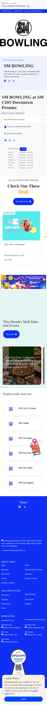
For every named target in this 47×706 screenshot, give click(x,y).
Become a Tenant (31, 578)
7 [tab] (29, 265)
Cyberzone (28, 574)
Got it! (23, 699)
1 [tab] (16, 265)
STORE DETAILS (7, 11)
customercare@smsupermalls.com (13, 550)
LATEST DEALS (18, 11)
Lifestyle (28, 604)
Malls (3, 565)
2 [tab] (18, 265)
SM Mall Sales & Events (33, 570)
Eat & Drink (29, 599)
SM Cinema (5, 574)
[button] (13, 6)
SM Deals (4, 570)
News (3, 608)
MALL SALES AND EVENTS (33, 11)
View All (10, 334)
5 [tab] (25, 265)
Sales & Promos (30, 594)
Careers (4, 578)
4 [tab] (22, 265)
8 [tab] (31, 265)
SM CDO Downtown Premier (13, 60)
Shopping (4, 599)
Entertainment (6, 604)
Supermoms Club (7, 620)
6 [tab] (27, 265)
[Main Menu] (28, 6)
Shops (27, 565)
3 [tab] (20, 265)
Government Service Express (35, 619)
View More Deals (22, 201)
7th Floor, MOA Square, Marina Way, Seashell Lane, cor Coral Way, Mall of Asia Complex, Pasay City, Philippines (21, 543)
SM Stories (5, 595)
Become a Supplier (7, 583)
